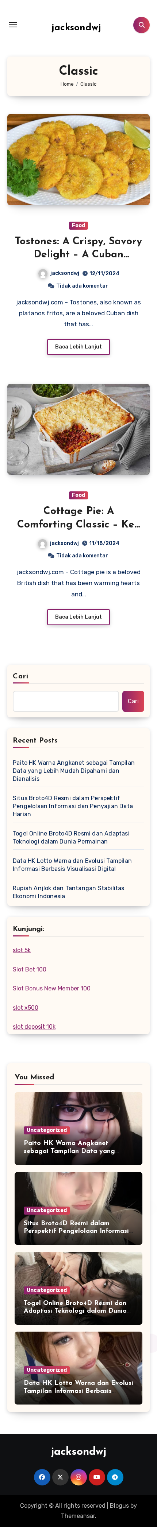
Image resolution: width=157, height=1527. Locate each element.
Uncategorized (47, 1130)
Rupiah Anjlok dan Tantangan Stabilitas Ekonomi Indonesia (69, 892)
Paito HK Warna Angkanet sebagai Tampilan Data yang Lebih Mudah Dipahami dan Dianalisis (74, 770)
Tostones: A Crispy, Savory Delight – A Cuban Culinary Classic (78, 255)
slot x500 (25, 1007)
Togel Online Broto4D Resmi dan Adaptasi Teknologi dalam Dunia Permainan (71, 837)
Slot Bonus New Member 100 (52, 988)
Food (78, 225)
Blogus (119, 1505)
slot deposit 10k (34, 1026)
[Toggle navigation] (13, 24)
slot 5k (22, 950)
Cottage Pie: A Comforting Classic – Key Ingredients (78, 524)
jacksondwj (76, 28)
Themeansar (78, 1515)
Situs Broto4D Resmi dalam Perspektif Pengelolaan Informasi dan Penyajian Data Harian (73, 806)
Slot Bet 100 (29, 969)
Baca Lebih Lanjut (78, 347)
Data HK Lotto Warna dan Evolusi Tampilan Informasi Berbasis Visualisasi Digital (72, 864)
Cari (20, 676)
